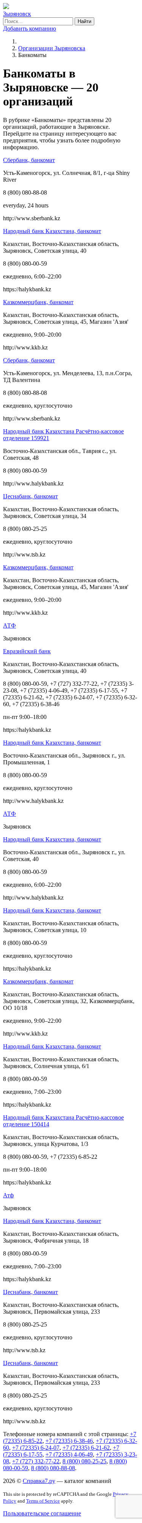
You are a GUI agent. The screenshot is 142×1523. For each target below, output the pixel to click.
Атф (8, 1195)
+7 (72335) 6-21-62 (86, 1447)
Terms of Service (43, 1501)
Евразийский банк (27, 651)
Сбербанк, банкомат (29, 160)
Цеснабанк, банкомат (30, 496)
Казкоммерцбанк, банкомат (38, 302)
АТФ (9, 625)
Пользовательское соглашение (42, 1513)
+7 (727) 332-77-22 (35, 1461)
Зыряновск (17, 14)
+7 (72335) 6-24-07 (35, 1447)
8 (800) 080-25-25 (84, 1461)
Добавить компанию (29, 28)
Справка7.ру (39, 1481)
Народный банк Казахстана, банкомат (52, 231)
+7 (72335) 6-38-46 (69, 1441)
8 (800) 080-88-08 (53, 1468)
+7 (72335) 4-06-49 (69, 1454)
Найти (84, 21)
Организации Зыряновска (51, 48)
